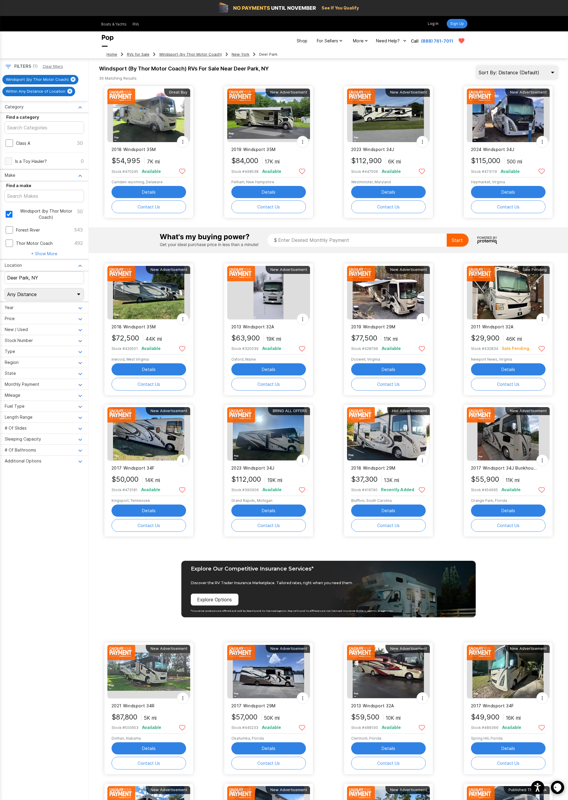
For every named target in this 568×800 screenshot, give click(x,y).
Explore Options (214, 600)
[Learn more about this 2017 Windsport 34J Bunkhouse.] (508, 434)
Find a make (18, 185)
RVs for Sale (138, 54)
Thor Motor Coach (34, 243)
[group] (40, 79)
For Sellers (327, 40)
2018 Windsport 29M (373, 467)
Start (457, 240)
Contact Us (149, 206)
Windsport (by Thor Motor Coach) (190, 54)
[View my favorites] (461, 41)
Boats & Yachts (114, 24)
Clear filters (53, 66)
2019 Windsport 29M (373, 326)
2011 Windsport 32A (492, 326)
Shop (302, 40)
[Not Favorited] (182, 171)
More (358, 40)
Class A (23, 143)
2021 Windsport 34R (133, 705)
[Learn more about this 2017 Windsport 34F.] (148, 434)
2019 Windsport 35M (253, 149)
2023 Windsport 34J (372, 149)
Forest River (28, 229)
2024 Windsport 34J (492, 149)
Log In (433, 23)
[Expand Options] (183, 142)
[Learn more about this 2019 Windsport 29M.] (388, 292)
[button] (537, 787)
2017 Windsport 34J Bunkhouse (504, 467)
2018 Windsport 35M (134, 149)
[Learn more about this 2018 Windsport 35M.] (148, 115)
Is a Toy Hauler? (31, 161)
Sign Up (457, 23)
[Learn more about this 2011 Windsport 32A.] (508, 292)
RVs (136, 24)
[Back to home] (107, 40)
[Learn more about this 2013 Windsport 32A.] (268, 292)
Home (111, 54)
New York (240, 54)
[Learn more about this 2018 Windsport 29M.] (388, 434)
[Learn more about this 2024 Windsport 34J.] (508, 115)
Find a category (22, 117)
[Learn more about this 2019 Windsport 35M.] (268, 115)
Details (149, 192)
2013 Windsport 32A (252, 326)
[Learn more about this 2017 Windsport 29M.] (268, 671)
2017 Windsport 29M (253, 705)
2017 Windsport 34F (133, 467)
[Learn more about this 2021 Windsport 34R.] (148, 671)
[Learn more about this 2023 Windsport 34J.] (388, 115)
